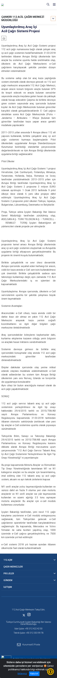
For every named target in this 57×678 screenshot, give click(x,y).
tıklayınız (22, 673)
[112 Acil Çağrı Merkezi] (16, 4)
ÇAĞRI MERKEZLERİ (13, 567)
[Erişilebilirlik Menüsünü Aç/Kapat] (50, 671)
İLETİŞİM (7, 587)
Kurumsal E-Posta (31, 644)
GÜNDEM (7, 580)
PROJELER (8, 573)
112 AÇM (7, 560)
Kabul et (34, 673)
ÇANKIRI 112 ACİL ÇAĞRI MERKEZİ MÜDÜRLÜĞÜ (22, 18)
